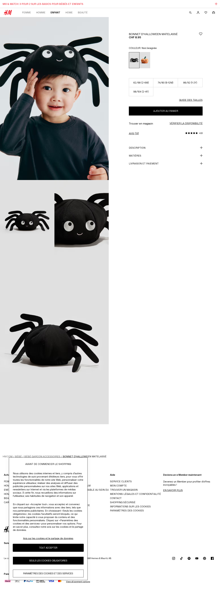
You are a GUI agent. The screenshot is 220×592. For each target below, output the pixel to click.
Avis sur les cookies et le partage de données (48, 538)
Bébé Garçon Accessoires (42, 456)
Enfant (55, 12)
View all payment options (78, 581)
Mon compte (118, 485)
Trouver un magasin (124, 489)
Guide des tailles (191, 100)
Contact (116, 498)
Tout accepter (48, 547)
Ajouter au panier (165, 111)
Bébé (18, 456)
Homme (40, 12)
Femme (26, 12)
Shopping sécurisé (122, 502)
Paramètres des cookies (127, 510)
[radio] (134, 60)
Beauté (83, 12)
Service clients (121, 481)
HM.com (7, 456)
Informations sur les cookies (130, 506)
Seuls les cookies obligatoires (48, 560)
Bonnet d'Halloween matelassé (84, 456)
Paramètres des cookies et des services (48, 573)
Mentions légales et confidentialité (135, 494)
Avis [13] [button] (134, 133)
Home (69, 12)
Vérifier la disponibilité (186, 123)
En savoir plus (173, 490)
